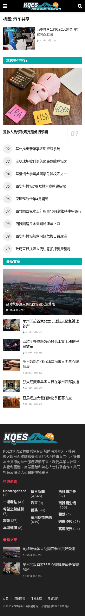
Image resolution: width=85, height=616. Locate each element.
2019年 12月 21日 (47, 40)
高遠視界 (65, 529)
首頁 (5, 598)
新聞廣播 (19, 598)
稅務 (34, 510)
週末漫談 (65, 522)
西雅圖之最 (67, 492)
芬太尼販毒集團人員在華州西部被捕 (51, 382)
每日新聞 (10, 30)
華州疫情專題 (41, 517)
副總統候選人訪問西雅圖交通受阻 (30, 304)
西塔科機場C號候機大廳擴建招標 (40, 186)
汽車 (34, 503)
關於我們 (53, 598)
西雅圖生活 (67, 503)
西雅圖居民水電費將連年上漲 (37, 224)
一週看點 (10, 502)
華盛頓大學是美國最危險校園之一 (41, 174)
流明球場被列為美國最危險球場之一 (43, 161)
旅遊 (6, 520)
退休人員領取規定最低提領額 (25, 132)
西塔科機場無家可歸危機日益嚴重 (41, 236)
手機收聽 (36, 598)
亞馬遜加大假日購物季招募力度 (47, 398)
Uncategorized (14, 491)
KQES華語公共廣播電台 (25, 606)
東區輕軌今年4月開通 (31, 199)
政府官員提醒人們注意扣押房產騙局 (43, 249)
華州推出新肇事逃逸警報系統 (37, 149)
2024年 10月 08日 (16, 310)
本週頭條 (10, 528)
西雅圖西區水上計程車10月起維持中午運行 (48, 211)
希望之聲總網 (13, 509)
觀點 (61, 514)
